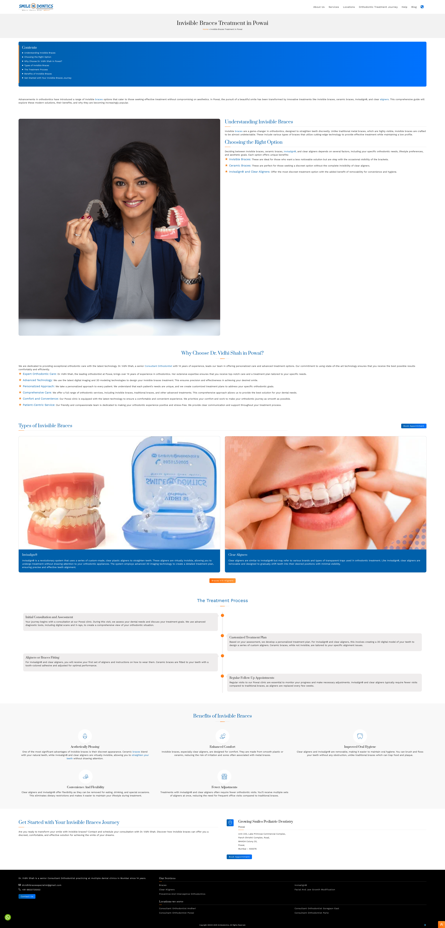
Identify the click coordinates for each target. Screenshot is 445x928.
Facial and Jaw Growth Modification (315, 889)
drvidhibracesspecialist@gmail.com (41, 885)
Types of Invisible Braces (36, 65)
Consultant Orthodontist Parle (312, 913)
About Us (319, 7)
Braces (163, 885)
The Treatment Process (36, 69)
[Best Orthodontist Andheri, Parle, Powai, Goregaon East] (36, 7)
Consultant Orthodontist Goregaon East (317, 908)
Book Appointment (413, 426)
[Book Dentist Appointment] (8, 917)
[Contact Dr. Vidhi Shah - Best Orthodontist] (422, 6)
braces (99, 99)
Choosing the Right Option (37, 57)
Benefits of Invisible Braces (38, 73)
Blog (414, 7)
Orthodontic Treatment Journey (378, 7)
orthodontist (95, 374)
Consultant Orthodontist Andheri (177, 908)
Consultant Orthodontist (158, 366)
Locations (349, 7)
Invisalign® (290, 151)
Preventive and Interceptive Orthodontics (182, 894)
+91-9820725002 (31, 889)
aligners (384, 99)
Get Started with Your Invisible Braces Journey (47, 78)
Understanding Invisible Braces (39, 53)
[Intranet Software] (425, 925)
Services (334, 7)
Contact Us (27, 896)
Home (205, 29)
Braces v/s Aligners (222, 580)
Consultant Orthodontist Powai (176, 913)
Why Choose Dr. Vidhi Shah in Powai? (43, 61)
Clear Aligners (237, 555)
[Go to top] (441, 924)
